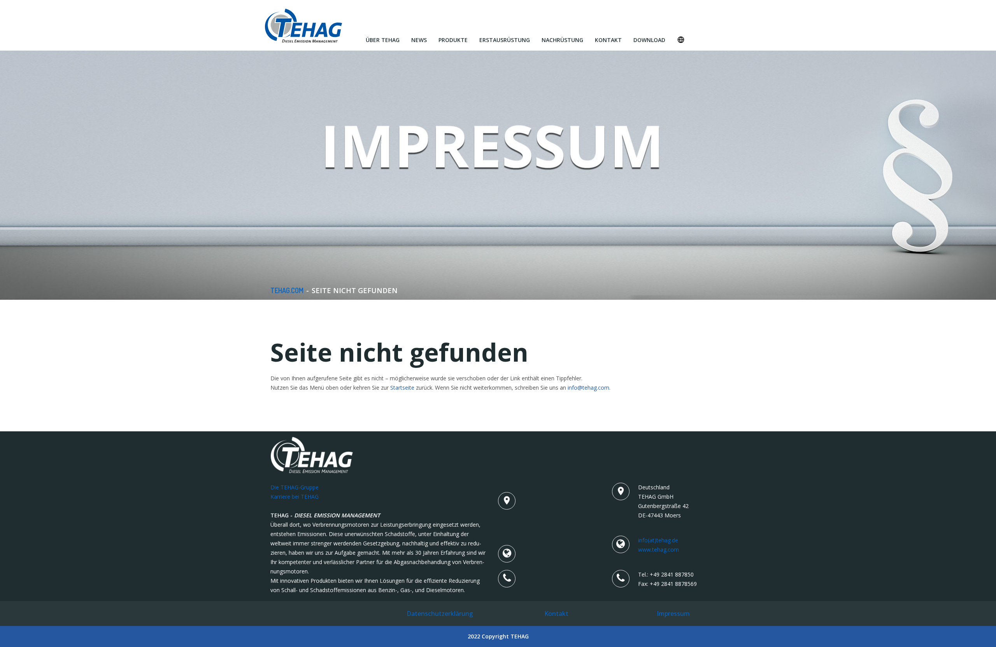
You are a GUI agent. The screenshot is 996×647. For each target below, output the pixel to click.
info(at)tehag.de (658, 540)
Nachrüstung (562, 40)
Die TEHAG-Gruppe (294, 487)
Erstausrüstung (504, 40)
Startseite (402, 387)
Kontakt (608, 40)
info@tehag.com (588, 387)
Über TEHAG (383, 40)
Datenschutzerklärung (440, 613)
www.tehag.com (658, 549)
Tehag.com (286, 290)
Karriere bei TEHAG (294, 496)
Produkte (453, 40)
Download (649, 40)
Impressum (673, 613)
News (419, 40)
